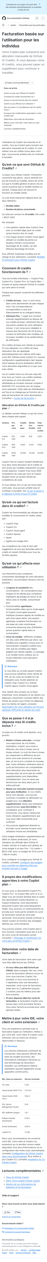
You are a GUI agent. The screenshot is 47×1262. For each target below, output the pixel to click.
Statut (4, 1253)
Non (18, 1212)
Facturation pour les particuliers (32, 25)
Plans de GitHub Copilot (17, 1177)
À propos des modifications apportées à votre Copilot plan (22, 880)
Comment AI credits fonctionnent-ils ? (16, 270)
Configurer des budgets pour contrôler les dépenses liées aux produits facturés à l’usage (22, 865)
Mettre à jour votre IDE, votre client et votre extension (23, 1020)
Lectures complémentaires (21, 1171)
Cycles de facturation (24, 398)
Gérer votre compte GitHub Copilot (23, 1180)
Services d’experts (23, 1253)
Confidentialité (34, 1250)
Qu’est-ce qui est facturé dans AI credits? (20, 504)
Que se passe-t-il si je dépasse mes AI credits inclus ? (19, 722)
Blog (34, 1253)
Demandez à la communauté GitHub (19, 1228)
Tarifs (11, 1253)
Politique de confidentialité (11, 1217)
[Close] (40, 4)
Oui (8, 1212)
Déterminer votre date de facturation (20, 951)
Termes (24, 1250)
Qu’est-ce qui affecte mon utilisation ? (21, 565)
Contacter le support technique (17, 1232)
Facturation (11, 25)
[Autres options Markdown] (32, 83)
